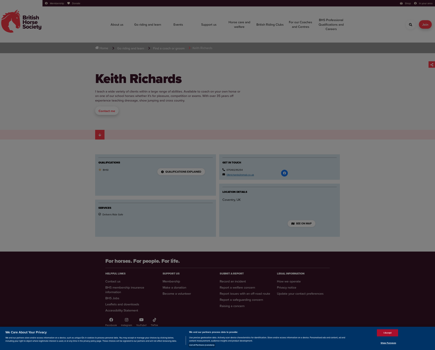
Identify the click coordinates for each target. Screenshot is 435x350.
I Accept (388, 332)
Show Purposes (388, 343)
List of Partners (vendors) (201, 344)
